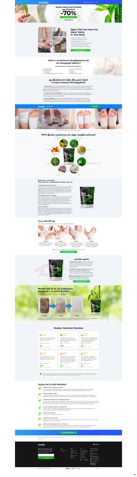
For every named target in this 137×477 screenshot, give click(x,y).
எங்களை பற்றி (82, 454)
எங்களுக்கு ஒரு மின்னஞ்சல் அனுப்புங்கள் (94, 463)
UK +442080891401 (95, 454)
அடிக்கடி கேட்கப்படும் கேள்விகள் (73, 456)
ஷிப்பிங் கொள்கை (83, 453)
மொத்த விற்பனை (63, 450)
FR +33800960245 (95, 458)
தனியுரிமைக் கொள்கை (84, 451)
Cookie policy (82, 457)
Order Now (95, 106)
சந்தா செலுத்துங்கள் (46, 457)
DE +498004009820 (95, 456)
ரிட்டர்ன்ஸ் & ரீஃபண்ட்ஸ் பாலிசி (73, 454)
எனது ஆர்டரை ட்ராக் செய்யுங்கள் (73, 451)
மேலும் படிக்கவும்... (40, 438)
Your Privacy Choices (85, 460)
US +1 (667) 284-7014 (95, 451)
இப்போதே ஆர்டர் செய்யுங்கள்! (88, 2)
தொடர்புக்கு (72, 457)
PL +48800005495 (95, 459)
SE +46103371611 (95, 461)
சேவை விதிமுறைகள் (83, 450)
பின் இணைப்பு (82, 456)
